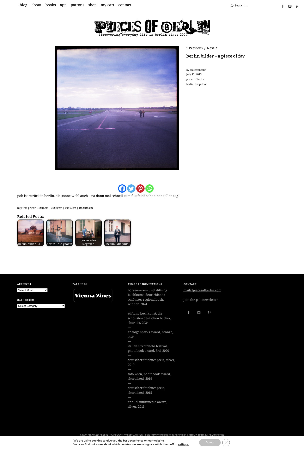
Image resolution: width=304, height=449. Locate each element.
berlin (190, 84)
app (63, 5)
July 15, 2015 (194, 74)
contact (124, 5)
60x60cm (70, 207)
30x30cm (56, 207)
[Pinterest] (140, 188)
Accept (209, 442)
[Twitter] (131, 188)
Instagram (288, 6)
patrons (77, 5)
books (50, 5)
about (36, 5)
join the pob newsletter (200, 300)
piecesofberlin (198, 69)
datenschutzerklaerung (126, 435)
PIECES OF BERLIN (98, 435)
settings (183, 444)
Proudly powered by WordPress (165, 435)
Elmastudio (216, 435)
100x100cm (86, 207)
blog (23, 5)
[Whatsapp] (149, 188)
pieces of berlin (195, 79)
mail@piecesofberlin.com (202, 290)
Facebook (281, 6)
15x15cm (42, 207)
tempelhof (201, 84)
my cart (107, 5)
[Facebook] (122, 188)
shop (92, 5)
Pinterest (295, 6)
